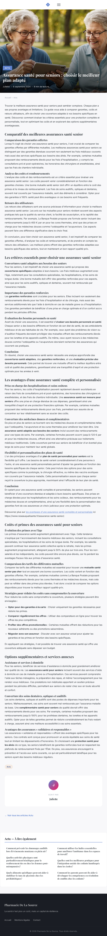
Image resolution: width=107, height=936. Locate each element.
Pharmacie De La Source (20, 905)
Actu (7, 68)
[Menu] (59, 4)
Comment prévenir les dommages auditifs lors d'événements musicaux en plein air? (26, 850)
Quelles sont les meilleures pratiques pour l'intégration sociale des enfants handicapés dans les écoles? (78, 863)
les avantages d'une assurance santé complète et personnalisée (59, 512)
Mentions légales (22, 920)
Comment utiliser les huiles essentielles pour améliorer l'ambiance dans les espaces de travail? (78, 851)
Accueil (8, 98)
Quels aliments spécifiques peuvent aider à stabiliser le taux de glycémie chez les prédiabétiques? (27, 875)
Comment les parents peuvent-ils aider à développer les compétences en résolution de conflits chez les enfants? (77, 875)
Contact (36, 920)
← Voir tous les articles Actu (19, 815)
